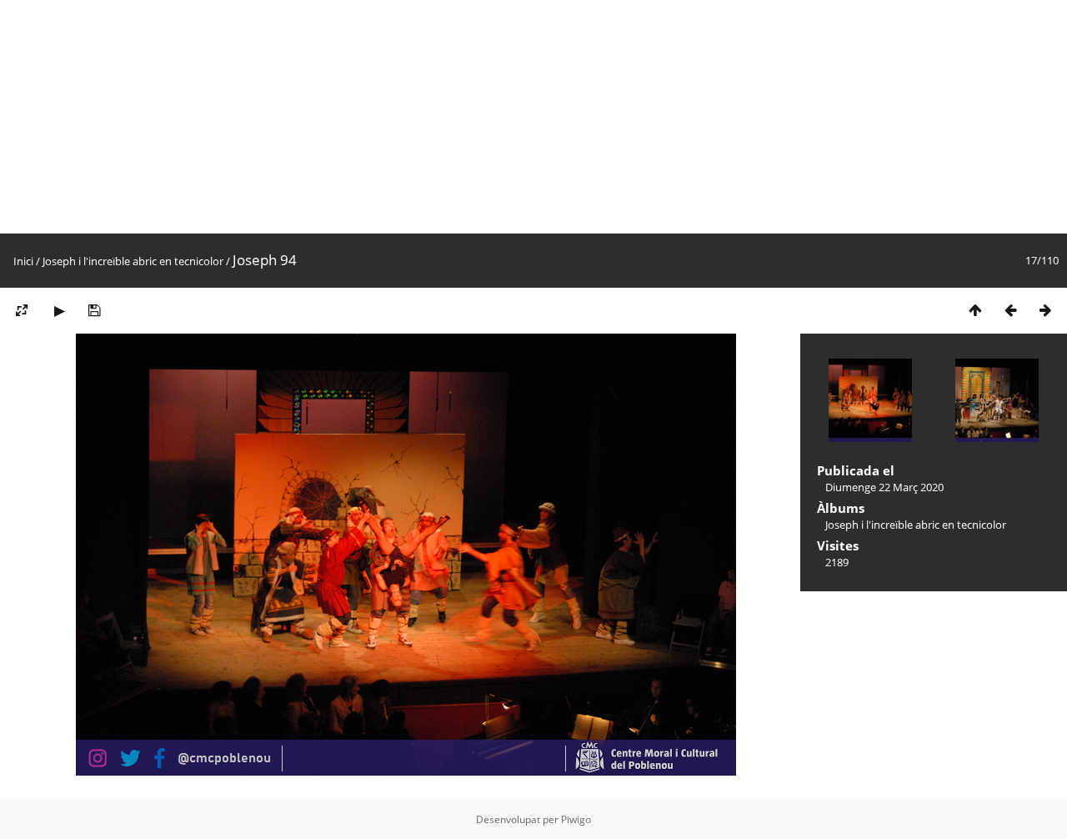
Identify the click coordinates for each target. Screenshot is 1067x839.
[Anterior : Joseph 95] (1010, 309)
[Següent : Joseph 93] (1045, 309)
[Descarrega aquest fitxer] (94, 309)
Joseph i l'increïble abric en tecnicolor (133, 261)
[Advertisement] (500, 117)
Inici (23, 261)
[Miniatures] (975, 309)
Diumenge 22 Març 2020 (884, 487)
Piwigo (576, 819)
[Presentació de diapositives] (59, 309)
